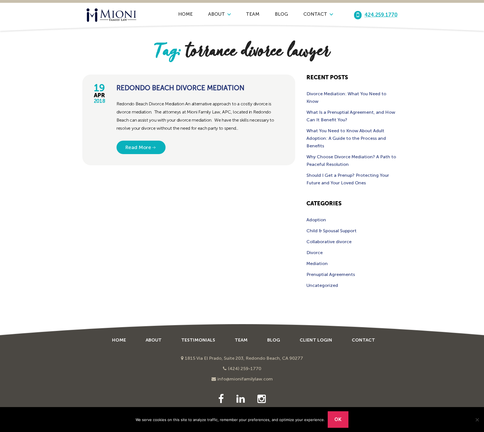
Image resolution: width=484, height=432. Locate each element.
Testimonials (198, 340)
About (216, 14)
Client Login (316, 340)
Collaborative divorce (329, 241)
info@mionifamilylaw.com (245, 379)
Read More (138, 147)
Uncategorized (322, 285)
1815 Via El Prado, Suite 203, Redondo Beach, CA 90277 (244, 358)
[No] (477, 419)
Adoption (316, 219)
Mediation (317, 263)
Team (252, 14)
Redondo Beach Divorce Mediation (181, 88)
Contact (315, 14)
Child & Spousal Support (331, 230)
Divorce (314, 252)
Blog (281, 14)
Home (185, 14)
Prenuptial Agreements (330, 274)
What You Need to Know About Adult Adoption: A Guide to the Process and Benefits (346, 138)
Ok (337, 419)
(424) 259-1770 (244, 368)
